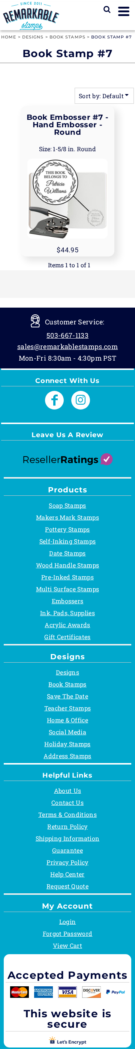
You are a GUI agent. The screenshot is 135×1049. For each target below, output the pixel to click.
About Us (67, 790)
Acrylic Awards (67, 625)
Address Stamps (67, 756)
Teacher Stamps (67, 708)
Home (8, 37)
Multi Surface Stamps (67, 589)
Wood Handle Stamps (67, 565)
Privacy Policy (67, 862)
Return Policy (67, 826)
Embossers (68, 601)
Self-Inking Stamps (67, 541)
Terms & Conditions (67, 814)
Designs (33, 37)
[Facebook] (54, 400)
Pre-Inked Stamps (67, 577)
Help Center (67, 874)
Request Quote (67, 886)
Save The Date (67, 696)
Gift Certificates (67, 637)
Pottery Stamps (67, 529)
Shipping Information (67, 838)
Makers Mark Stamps (67, 517)
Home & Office (67, 720)
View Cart (67, 945)
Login (67, 921)
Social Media (67, 732)
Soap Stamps (67, 505)
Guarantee (67, 850)
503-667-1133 (67, 335)
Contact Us (67, 802)
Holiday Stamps (67, 744)
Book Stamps (68, 37)
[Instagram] (80, 400)
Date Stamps (67, 553)
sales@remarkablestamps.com (67, 346)
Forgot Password (68, 933)
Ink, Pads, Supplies (67, 613)
